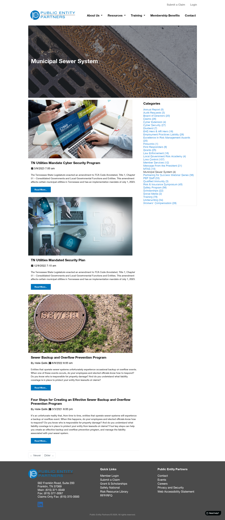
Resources (115, 15)
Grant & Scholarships (113, 483)
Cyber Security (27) (154, 125)
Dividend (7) (150, 128)
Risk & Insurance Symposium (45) (162, 184)
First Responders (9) (155, 146)
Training (137, 15)
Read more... (41, 189)
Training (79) (150, 196)
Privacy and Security (171, 487)
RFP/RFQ (106, 495)
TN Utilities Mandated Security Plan (58, 260)
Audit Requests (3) (154, 112)
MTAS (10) (149, 168)
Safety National (110, 487)
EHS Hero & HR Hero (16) (158, 131)
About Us (93, 15)
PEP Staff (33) (151, 178)
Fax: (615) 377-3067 (50, 493)
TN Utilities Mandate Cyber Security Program (65, 163)
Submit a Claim (176, 4)
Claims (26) (149, 118)
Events (162, 479)
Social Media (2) (152, 193)
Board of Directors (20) (156, 115)
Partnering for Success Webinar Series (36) (168, 175)
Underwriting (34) (153, 199)
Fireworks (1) (150, 143)
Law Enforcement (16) (156, 153)
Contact (190, 15)
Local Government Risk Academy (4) (164, 156)
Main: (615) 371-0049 (51, 490)
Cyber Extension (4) (154, 121)
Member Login (109, 475)
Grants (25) (149, 150)
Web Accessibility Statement (176, 491)
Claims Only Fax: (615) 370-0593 (58, 496)
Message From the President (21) (162, 165)
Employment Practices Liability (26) (163, 134)
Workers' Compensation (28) (159, 203)
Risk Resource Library (114, 491)
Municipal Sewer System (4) (159, 171)
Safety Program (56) (155, 187)
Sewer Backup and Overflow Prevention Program (68, 357)
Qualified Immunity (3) (155, 181)
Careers (163, 483)
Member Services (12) (156, 162)
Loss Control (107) (153, 159)
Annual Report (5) (153, 109)
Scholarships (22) (153, 190)
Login (193, 4)
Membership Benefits (165, 15)
